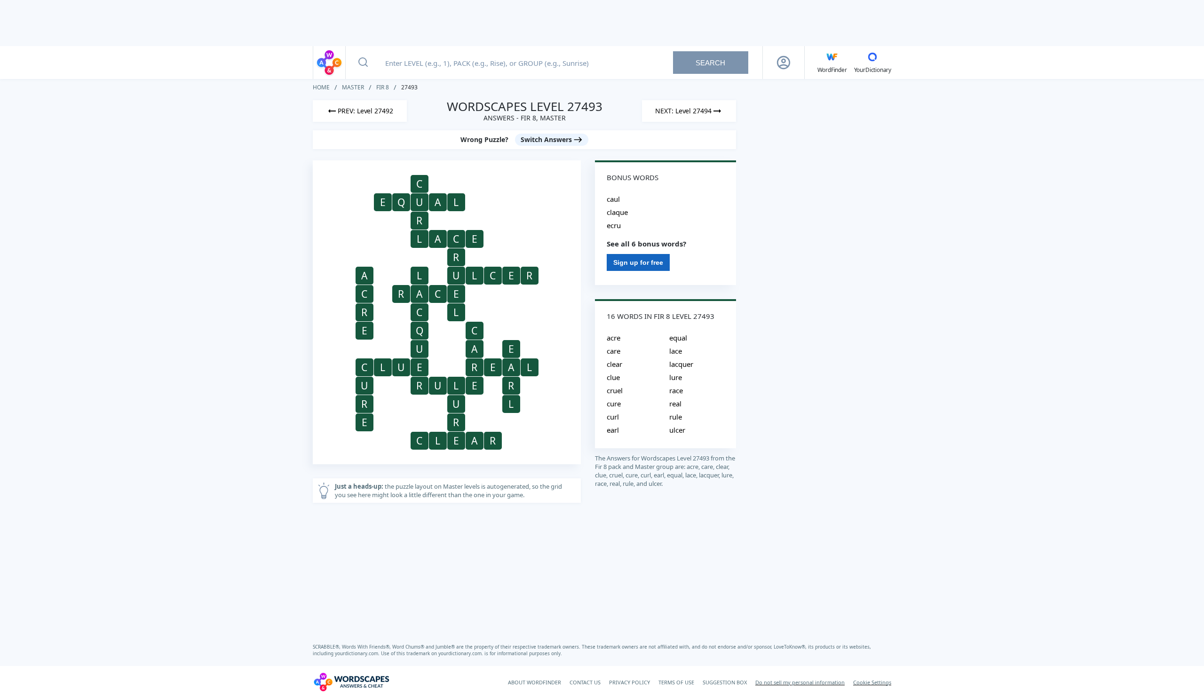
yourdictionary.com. (358, 653)
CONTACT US (585, 682)
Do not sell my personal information (800, 682)
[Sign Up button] (783, 62)
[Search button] (363, 62)
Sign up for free (638, 262)
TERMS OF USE (676, 682)
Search (710, 63)
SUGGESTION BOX (725, 682)
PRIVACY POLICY (629, 682)
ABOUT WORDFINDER (534, 682)
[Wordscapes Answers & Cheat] (329, 62)
